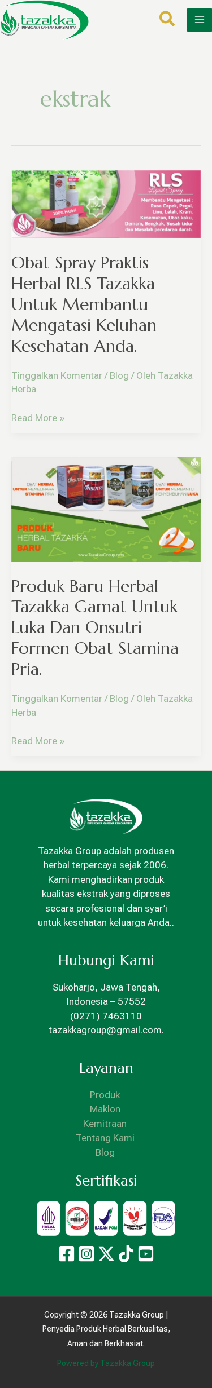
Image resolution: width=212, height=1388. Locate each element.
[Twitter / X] (106, 1253)
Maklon (105, 1109)
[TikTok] (126, 1253)
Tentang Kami (105, 1137)
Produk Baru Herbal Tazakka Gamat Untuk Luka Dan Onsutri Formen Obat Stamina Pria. (95, 628)
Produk (105, 1094)
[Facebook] (66, 1253)
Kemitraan (105, 1123)
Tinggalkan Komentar (56, 375)
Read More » (37, 417)
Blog (119, 375)
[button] (167, 21)
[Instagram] (86, 1253)
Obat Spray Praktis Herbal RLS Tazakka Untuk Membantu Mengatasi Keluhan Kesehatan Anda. (84, 304)
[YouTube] (145, 1253)
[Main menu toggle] (199, 20)
